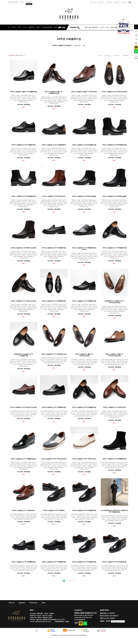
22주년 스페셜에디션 (69, 38)
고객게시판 (116, 2)
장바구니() (93, 2)
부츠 (55, 27)
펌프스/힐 (88, 27)
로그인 (22, 2)
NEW (19, 27)
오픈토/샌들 (113, 27)
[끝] (74, 581)
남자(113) (77, 45)
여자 (84, 45)
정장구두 (31, 27)
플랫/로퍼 (95, 27)
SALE (25, 27)
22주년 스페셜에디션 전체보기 (62, 45)
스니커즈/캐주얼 (47, 27)
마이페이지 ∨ (101, 2)
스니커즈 (102, 27)
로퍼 (38, 27)
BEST (14, 27)
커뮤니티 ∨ (124, 2)
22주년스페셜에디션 (123, 33)
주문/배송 (109, 2)
